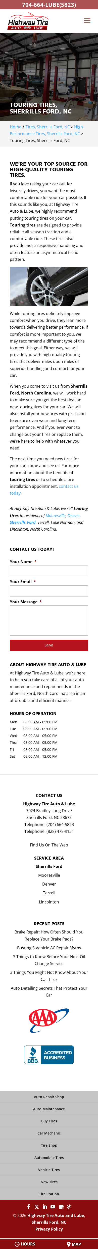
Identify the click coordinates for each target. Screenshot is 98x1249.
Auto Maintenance (49, 1108)
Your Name (23, 561)
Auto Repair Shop (49, 1096)
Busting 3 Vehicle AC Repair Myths (49, 948)
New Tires (49, 1181)
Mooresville (56, 515)
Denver (74, 515)
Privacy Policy (49, 1229)
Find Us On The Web (49, 845)
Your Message (26, 602)
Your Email (23, 581)
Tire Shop (49, 1145)
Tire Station (49, 1193)
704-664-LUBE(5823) (49, 4)
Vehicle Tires (49, 1169)
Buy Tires (49, 1121)
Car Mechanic (49, 1133)
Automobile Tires (49, 1157)
